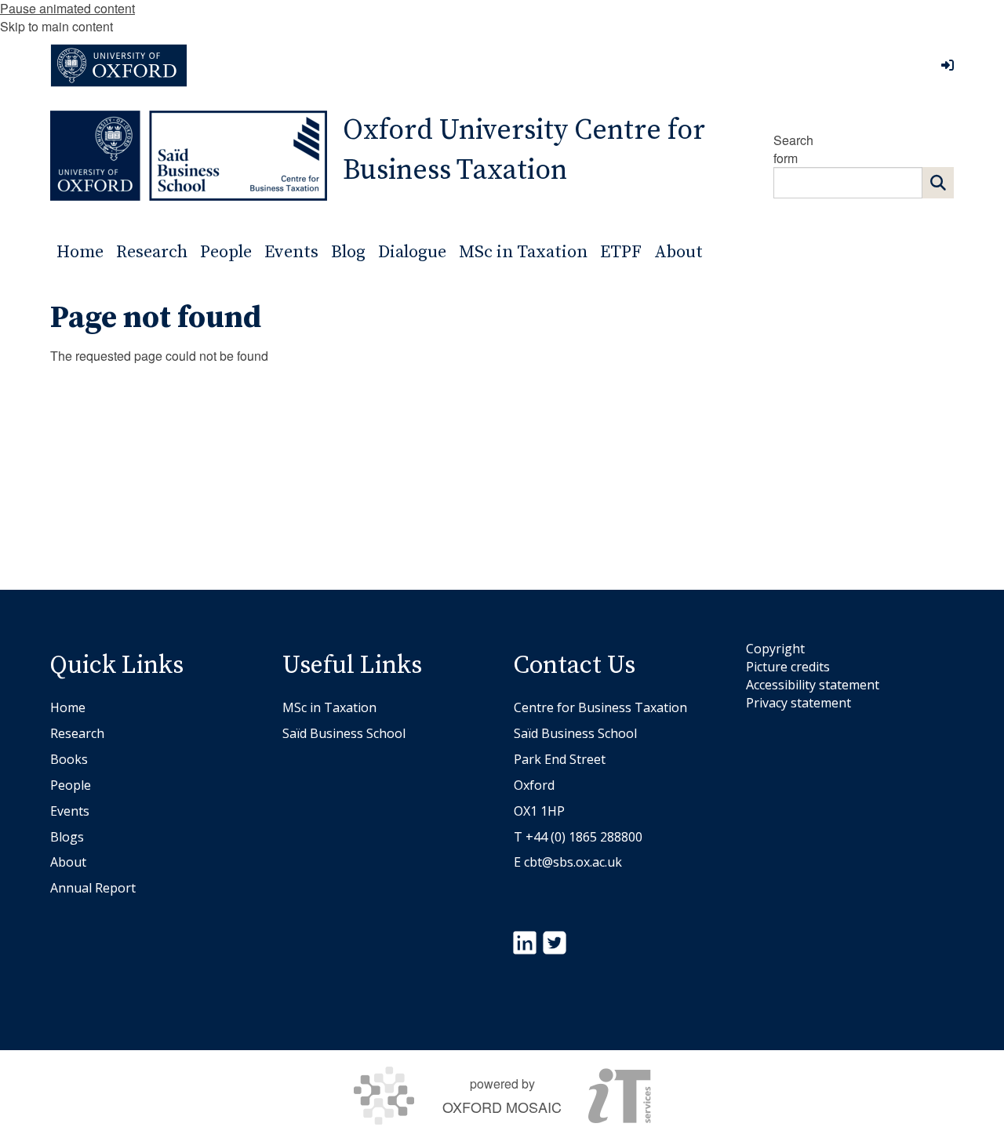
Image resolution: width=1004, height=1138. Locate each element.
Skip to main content (56, 26)
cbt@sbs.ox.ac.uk (573, 862)
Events (69, 811)
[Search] (938, 182)
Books (69, 759)
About (68, 862)
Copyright (775, 648)
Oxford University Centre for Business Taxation (524, 150)
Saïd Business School (344, 733)
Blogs (67, 836)
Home (67, 707)
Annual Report (93, 887)
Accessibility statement (812, 684)
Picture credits (788, 666)
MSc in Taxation (329, 707)
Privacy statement (798, 702)
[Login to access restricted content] (947, 65)
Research (77, 733)
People (70, 785)
